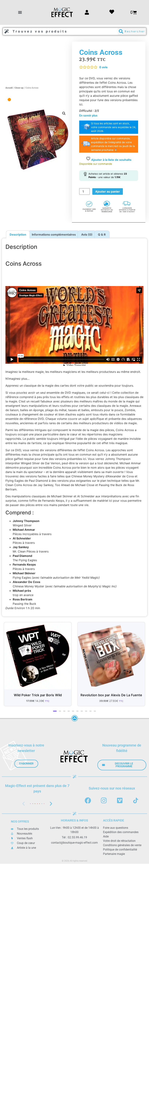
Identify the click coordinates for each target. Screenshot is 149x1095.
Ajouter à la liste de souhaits (110, 160)
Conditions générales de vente (122, 845)
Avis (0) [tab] (86, 234)
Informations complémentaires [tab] (54, 234)
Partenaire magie (114, 854)
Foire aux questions (115, 827)
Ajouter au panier (107, 191)
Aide (106, 836)
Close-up (19, 88)
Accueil (9, 88)
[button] (20, 12)
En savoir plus (88, 115)
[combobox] (60, 31)
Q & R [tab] (102, 234)
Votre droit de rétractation (119, 841)
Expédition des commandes (120, 832)
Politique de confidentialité (120, 849)
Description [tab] (18, 234)
